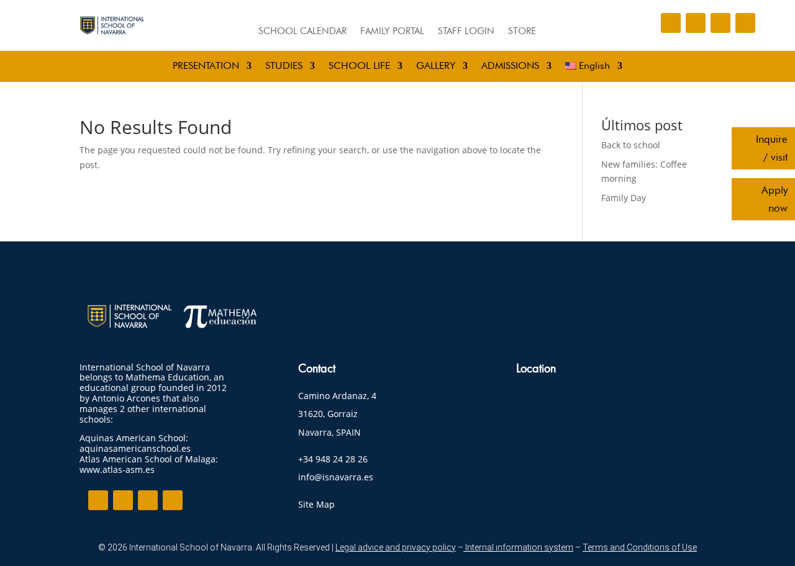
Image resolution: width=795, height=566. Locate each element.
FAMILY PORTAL (392, 32)
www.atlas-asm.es (117, 469)
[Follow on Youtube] (745, 23)
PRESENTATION (206, 66)
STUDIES (283, 66)
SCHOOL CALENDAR (302, 32)
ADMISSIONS (510, 66)
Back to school (630, 145)
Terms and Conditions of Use (640, 547)
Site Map (316, 504)
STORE (522, 32)
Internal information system (518, 547)
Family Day (623, 198)
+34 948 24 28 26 (333, 459)
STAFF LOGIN (466, 32)
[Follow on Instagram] (696, 23)
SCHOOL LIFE (359, 66)
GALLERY (435, 66)
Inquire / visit (772, 148)
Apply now (774, 199)
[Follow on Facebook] (671, 23)
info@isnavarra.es (335, 477)
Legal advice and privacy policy (395, 547)
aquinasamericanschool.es (135, 448)
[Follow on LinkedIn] (720, 23)
